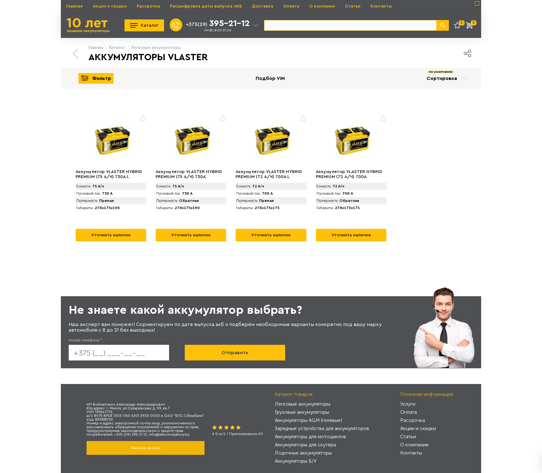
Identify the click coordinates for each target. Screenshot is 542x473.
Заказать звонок (145, 448)
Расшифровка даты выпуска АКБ (206, 6)
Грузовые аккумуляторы (302, 412)
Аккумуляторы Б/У (295, 461)
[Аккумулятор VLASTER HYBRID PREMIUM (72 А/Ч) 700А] (351, 141)
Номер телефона (85, 340)
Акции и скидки (110, 6)
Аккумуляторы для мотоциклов (310, 436)
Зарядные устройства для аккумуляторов (322, 428)
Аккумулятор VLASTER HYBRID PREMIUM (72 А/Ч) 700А (349, 174)
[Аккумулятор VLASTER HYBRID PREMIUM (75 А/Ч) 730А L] (111, 141)
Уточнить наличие (110, 235)
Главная (74, 6)
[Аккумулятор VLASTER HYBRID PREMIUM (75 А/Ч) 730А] (191, 141)
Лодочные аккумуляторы (303, 453)
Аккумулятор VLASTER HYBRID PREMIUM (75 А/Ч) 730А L (109, 174)
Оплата (291, 6)
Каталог (149, 25)
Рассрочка (148, 6)
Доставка (262, 6)
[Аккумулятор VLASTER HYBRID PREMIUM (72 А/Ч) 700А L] (271, 141)
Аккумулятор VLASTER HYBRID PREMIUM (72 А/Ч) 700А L (269, 174)
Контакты (381, 6)
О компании (322, 6)
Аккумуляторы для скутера (305, 445)
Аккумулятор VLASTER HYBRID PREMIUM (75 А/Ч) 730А (189, 174)
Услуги (407, 404)
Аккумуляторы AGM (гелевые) (308, 420)
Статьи (352, 6)
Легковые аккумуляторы (302, 404)
